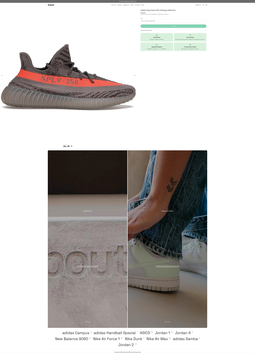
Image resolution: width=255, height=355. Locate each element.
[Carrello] (206, 5)
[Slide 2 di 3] (68, 146)
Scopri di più (87, 321)
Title (141, 18)
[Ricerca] (203, 5)
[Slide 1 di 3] (64, 146)
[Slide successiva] (135, 75)
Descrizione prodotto (147, 30)
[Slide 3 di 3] (71, 146)
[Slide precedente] (1, 75)
